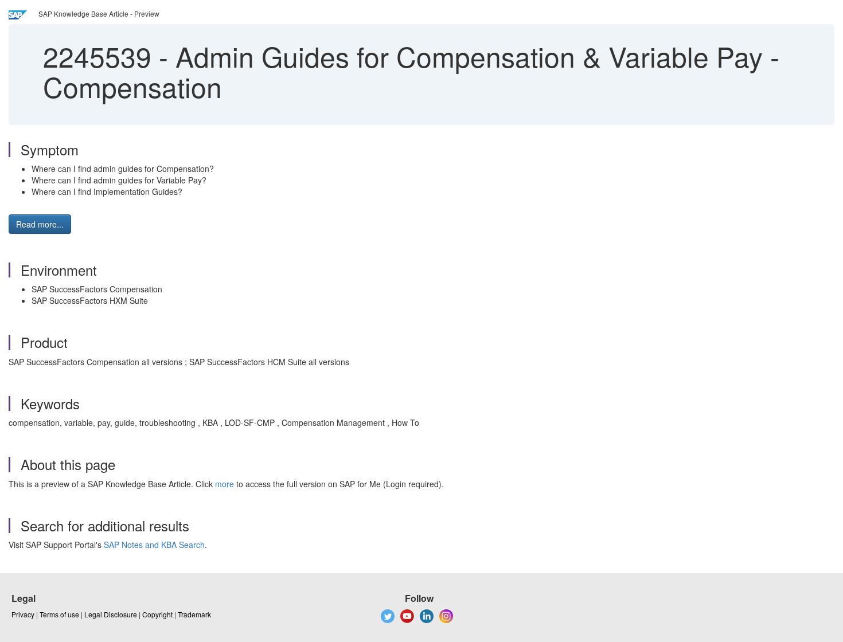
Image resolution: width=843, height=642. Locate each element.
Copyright (157, 614)
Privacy (22, 614)
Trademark (194, 614)
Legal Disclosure (110, 614)
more (224, 484)
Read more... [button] (40, 224)
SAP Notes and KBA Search (154, 544)
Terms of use (59, 614)
